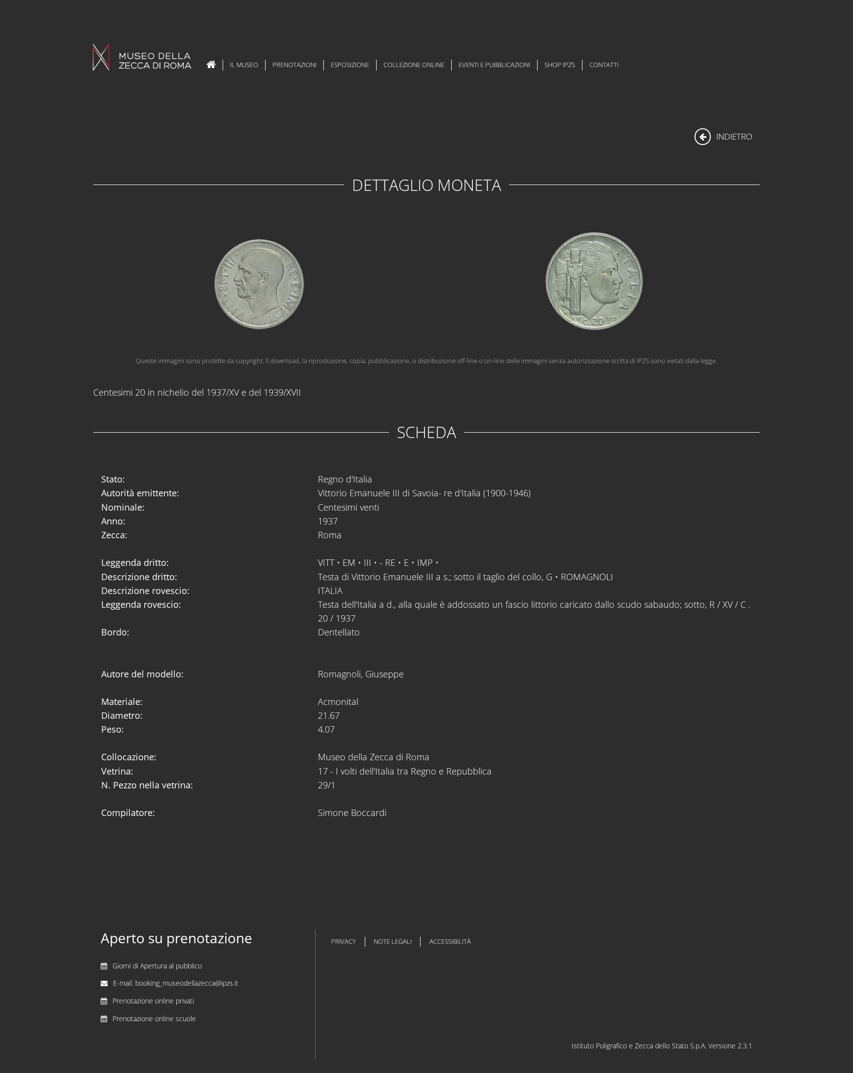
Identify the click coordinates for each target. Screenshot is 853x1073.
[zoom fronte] (260, 283)
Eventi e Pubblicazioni (494, 64)
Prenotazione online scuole (154, 1018)
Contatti (604, 64)
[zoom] (593, 283)
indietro (733, 136)
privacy (343, 941)
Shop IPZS (559, 64)
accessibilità (450, 941)
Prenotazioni (294, 64)
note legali (393, 941)
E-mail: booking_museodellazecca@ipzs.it (175, 983)
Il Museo (244, 64)
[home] (211, 65)
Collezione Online (414, 64)
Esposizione (350, 64)
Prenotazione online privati (153, 1000)
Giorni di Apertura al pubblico (157, 965)
